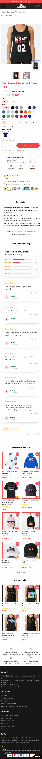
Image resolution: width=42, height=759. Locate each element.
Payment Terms (6, 718)
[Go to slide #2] (26, 75)
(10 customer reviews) (17, 91)
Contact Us (4, 723)
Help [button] (38, 756)
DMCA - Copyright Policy (8, 703)
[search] (36, 6)
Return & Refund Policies (8, 721)
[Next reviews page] (38, 434)
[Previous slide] (4, 44)
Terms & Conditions (7, 698)
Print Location (6, 129)
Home (3, 12)
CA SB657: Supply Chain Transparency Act (14, 706)
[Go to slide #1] (16, 75)
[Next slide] (38, 44)
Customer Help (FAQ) (7, 726)
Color (4, 104)
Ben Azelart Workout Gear (16, 12)
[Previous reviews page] (28, 434)
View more (21, 572)
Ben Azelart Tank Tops (8, 15)
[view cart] (39, 6)
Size (3, 119)
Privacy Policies (6, 701)
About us (4, 695)
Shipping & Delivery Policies (9, 715)
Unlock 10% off (4, 750)
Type (3, 98)
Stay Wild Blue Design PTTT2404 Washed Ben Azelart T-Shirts (9, 502)
